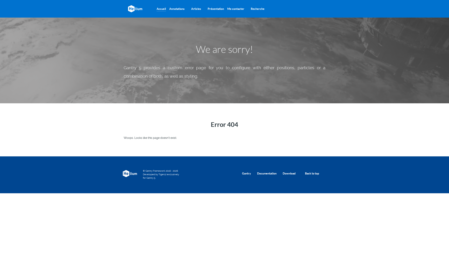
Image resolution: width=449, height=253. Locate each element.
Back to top (312, 173)
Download (289, 173)
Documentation (267, 173)
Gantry (246, 173)
